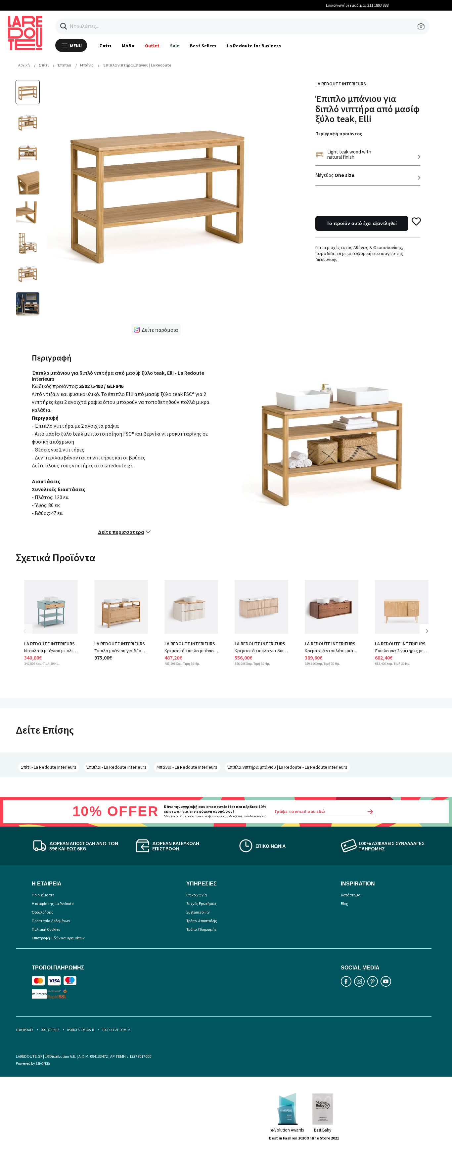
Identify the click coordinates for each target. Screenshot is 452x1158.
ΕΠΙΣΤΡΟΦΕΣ (24, 1030)
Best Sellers (203, 46)
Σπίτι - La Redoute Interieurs (48, 767)
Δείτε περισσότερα (121, 532)
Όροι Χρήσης (42, 912)
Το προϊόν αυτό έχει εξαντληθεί (362, 223)
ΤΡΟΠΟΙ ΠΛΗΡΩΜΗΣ (116, 1030)
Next (429, 635)
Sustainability (198, 912)
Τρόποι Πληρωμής (201, 929)
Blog (344, 903)
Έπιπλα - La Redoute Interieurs (116, 767)
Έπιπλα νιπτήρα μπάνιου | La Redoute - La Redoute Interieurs (287, 767)
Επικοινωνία (196, 894)
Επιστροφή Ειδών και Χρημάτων (58, 937)
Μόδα (128, 46)
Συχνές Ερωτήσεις (201, 903)
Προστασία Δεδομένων (51, 920)
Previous (29, 635)
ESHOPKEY (43, 1063)
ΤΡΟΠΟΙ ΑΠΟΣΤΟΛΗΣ (81, 1030)
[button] (63, 26)
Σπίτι (105, 46)
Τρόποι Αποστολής (201, 920)
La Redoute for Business (254, 46)
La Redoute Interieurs (340, 84)
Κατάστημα (350, 894)
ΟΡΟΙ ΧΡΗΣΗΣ (50, 1030)
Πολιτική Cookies (46, 929)
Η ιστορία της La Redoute (52, 903)
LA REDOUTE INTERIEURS (49, 644)
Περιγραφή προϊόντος (338, 134)
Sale (174, 46)
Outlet (152, 46)
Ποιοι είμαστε (43, 894)
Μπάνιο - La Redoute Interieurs (187, 767)
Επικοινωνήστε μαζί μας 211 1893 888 (226, 5)
